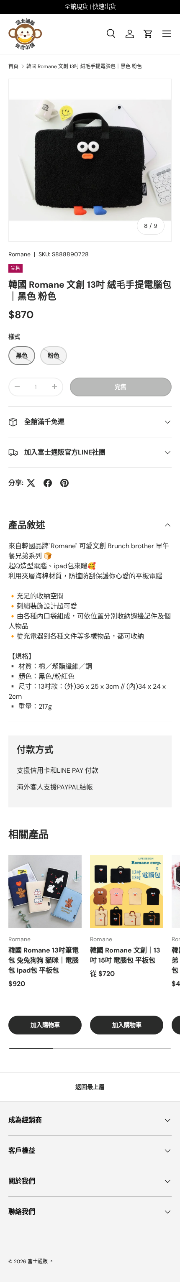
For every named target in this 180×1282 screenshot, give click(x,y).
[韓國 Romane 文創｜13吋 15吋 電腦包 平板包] (126, 891)
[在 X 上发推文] (31, 483)
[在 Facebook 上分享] (47, 483)
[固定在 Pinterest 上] (64, 483)
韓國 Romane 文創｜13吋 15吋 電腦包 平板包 (125, 955)
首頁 (13, 66)
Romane (19, 254)
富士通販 (38, 1261)
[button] (148, 34)
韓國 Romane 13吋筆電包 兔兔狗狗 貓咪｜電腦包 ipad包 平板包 (43, 960)
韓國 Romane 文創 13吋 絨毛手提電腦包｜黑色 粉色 (84, 66)
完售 (120, 387)
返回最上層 (90, 1086)
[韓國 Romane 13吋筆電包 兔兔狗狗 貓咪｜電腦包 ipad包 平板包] (45, 891)
